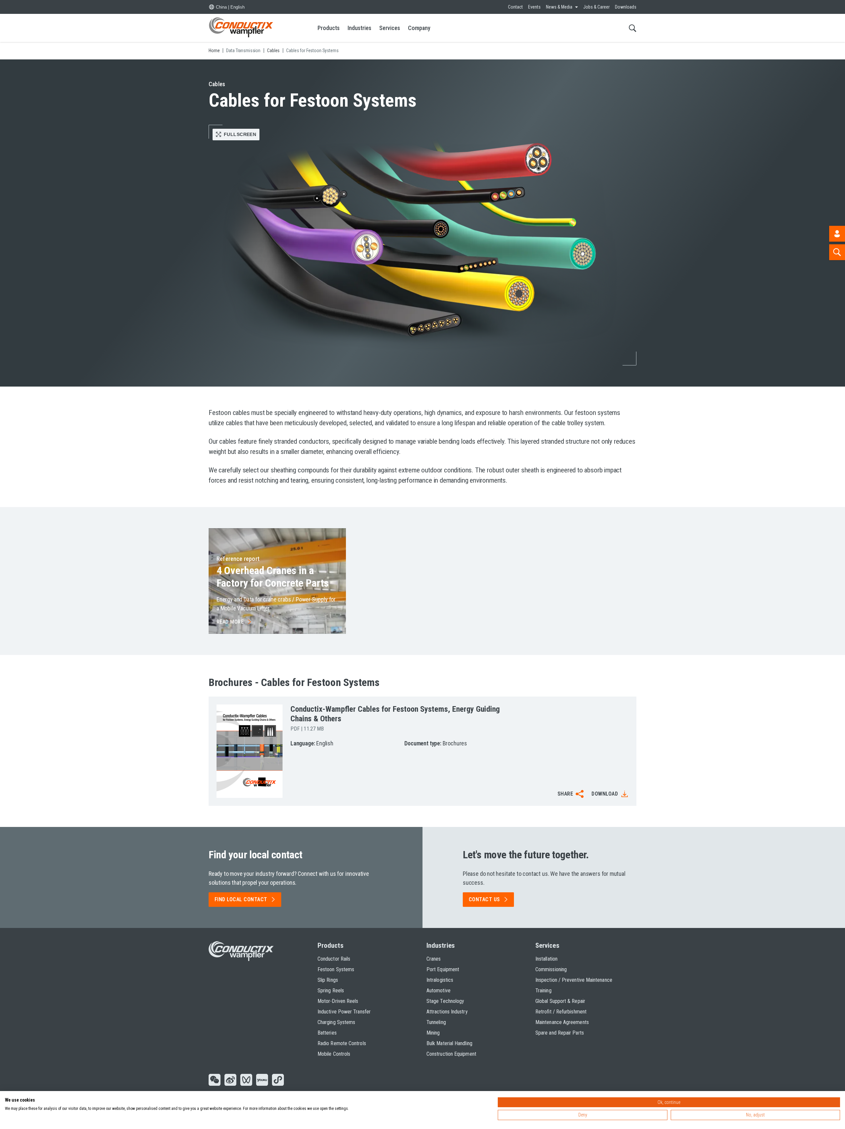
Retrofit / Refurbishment (561, 1012)
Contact (515, 7)
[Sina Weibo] (230, 1080)
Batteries (327, 1033)
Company (419, 27)
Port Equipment (442, 969)
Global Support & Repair (560, 1001)
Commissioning (551, 969)
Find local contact (241, 899)
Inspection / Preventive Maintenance (573, 980)
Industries (359, 27)
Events (534, 7)
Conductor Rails (334, 959)
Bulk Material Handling (449, 1043)
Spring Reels (331, 990)
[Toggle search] (632, 28)
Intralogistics (439, 980)
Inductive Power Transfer (344, 1012)
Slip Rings (328, 980)
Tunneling (436, 1022)
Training (543, 990)
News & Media (559, 7)
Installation (546, 959)
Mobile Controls (334, 1054)
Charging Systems (336, 1022)
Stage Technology (445, 1001)
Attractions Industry (447, 1012)
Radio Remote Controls (342, 1043)
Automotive (438, 990)
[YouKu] (262, 1080)
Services (389, 27)
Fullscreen (240, 134)
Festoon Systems (336, 969)
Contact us (484, 899)
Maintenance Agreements (562, 1022)
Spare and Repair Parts (559, 1033)
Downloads (625, 7)
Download (605, 794)
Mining (433, 1033)
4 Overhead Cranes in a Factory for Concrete (273, 576)
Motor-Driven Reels (338, 1001)
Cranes (433, 959)
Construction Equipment (451, 1054)
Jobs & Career (596, 7)
